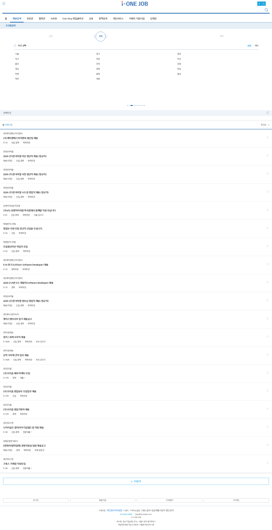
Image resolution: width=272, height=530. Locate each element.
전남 (179, 69)
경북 (98, 69)
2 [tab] (129, 105)
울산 (17, 64)
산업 (50, 36)
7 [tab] (139, 105)
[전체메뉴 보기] (4, 3)
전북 (17, 74)
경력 (221, 36)
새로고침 (268, 113)
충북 (98, 74)
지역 (100, 36)
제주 (17, 79)
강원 (179, 64)
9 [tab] (142, 105)
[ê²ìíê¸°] (266, 10)
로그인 (261, 3)
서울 (17, 54)
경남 (17, 69)
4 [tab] (134, 105)
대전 (98, 59)
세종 (98, 79)
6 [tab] (137, 105)
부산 (179, 59)
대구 (17, 59)
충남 (179, 74)
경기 (98, 54)
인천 (98, 64)
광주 (179, 54)
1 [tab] (127, 105)
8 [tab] (141, 105)
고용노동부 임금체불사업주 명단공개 (157, 510)
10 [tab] (144, 105)
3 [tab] (131, 105)
